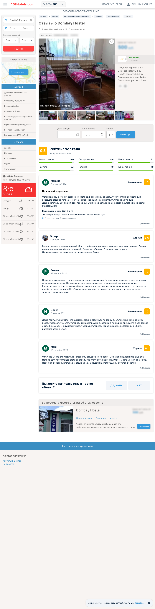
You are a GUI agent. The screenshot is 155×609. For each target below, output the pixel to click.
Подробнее (144, 426)
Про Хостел (46, 35)
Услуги (113, 418)
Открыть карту (18, 72)
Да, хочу (116, 385)
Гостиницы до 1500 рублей (16, 135)
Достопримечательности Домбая (15, 94)
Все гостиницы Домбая (14, 130)
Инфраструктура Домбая (15, 101)
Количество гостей (11, 35)
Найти (19, 48)
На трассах (9, 464)
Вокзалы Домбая (11, 106)
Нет (139, 385)
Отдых (7, 164)
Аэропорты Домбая (12, 111)
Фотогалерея (10, 169)
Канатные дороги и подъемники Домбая (18, 117)
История (8, 153)
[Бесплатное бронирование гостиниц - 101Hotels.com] (23, 4)
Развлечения (10, 158)
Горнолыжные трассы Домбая (17, 124)
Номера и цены (84, 418)
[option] (77, 74)
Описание (101, 418)
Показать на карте (77, 29)
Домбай (7, 148)
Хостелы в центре (12, 460)
